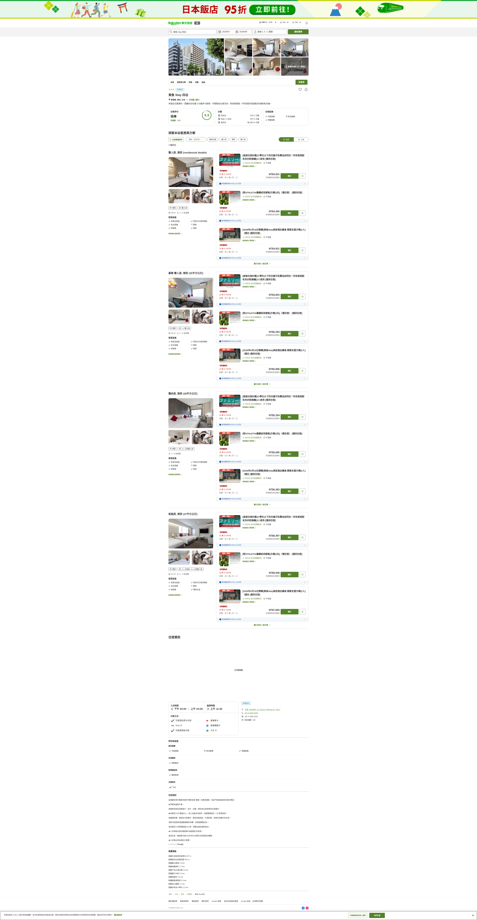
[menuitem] (268, 22)
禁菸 (233, 139)
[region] (238, 915)
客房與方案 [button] (181, 82)
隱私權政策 (118, 915)
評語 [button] (190, 82)
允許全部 (377, 915)
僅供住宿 (212, 139)
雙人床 (243, 139)
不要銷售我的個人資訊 (358, 915)
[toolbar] (234, 31)
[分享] (306, 89)
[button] (180, 23)
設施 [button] (203, 82)
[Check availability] (302, 176)
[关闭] (473, 915)
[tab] (286, 139)
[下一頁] (297, 811)
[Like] (300, 89)
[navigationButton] (251, 778)
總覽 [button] (172, 82)
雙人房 (224, 139)
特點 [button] (197, 82)
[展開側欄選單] (307, 23)
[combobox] (192, 31)
